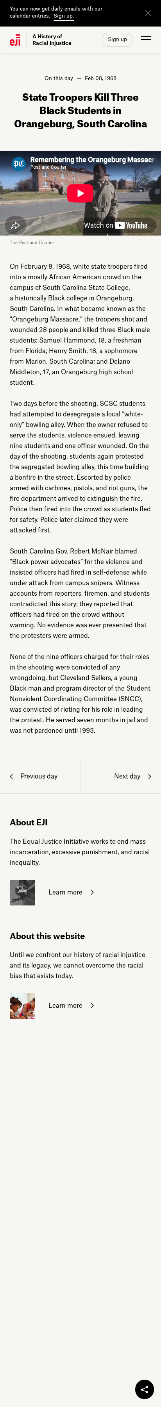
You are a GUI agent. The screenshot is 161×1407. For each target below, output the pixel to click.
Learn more (64, 892)
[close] (148, 13)
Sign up (117, 39)
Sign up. (64, 15)
